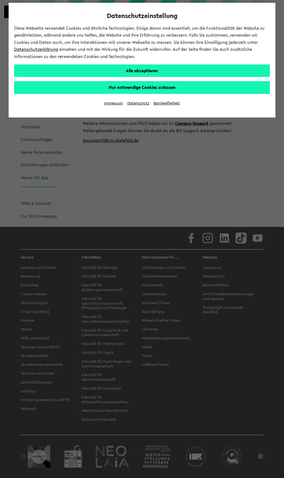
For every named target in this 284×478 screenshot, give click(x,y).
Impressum (113, 103)
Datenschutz (138, 103)
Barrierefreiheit (167, 103)
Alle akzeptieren (142, 70)
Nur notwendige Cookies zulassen (142, 87)
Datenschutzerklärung (36, 49)
